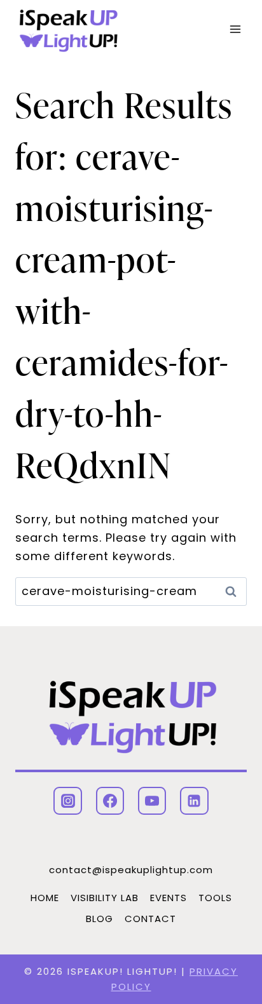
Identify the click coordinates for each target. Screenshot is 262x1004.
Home (45, 897)
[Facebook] (110, 801)
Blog (99, 918)
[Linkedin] (194, 801)
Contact (150, 918)
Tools (215, 897)
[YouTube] (152, 801)
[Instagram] (67, 801)
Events (168, 897)
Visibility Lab (105, 897)
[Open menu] (235, 29)
